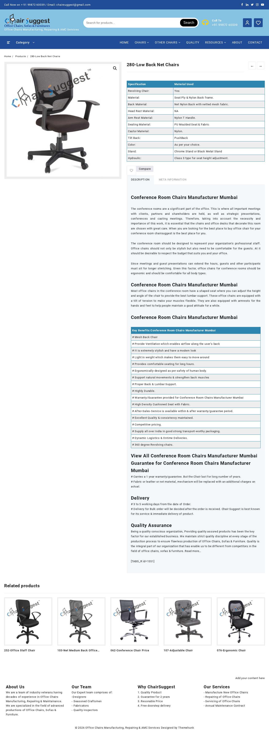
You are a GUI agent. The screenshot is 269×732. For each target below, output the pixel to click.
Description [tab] (140, 179)
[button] (115, 68)
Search (188, 22)
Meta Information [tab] (172, 179)
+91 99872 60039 (225, 24)
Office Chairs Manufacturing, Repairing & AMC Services (122, 727)
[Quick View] (16, 657)
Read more (8, 657)
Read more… (193, 551)
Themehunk (186, 727)
